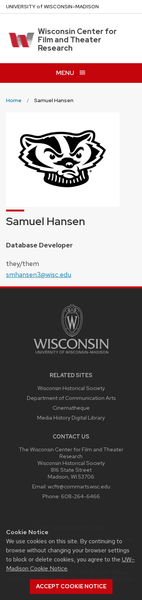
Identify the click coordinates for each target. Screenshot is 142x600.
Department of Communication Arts (71, 397)
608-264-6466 (80, 496)
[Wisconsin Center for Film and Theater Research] (20, 40)
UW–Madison (52, 6)
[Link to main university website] (71, 355)
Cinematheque (71, 407)
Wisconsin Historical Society (71, 388)
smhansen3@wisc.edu (38, 274)
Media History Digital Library (71, 417)
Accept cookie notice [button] (71, 586)
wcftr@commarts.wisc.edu (79, 486)
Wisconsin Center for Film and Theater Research (77, 39)
